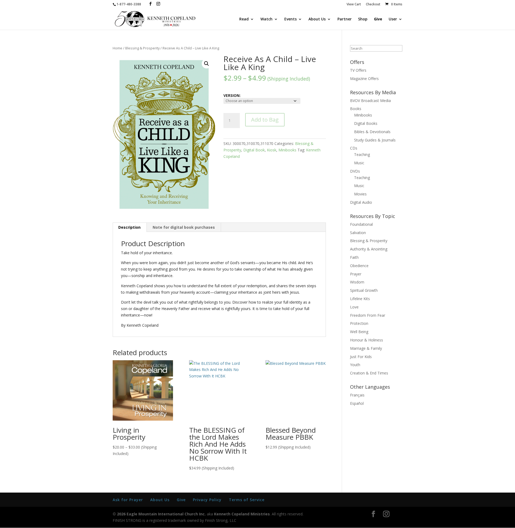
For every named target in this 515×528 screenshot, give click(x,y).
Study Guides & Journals (375, 140)
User (393, 19)
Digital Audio (361, 202)
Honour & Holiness (366, 340)
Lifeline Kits (360, 298)
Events (290, 19)
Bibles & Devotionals (372, 131)
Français (357, 395)
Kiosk (271, 149)
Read (244, 19)
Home (117, 48)
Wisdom (357, 282)
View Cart (354, 4)
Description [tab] (129, 227)
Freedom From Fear (367, 315)
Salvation (358, 232)
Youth (355, 364)
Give (378, 19)
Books (355, 108)
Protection (359, 323)
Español (357, 403)
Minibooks (287, 149)
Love (354, 306)
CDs (353, 148)
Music (359, 162)
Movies (360, 193)
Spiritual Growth (364, 290)
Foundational (361, 224)
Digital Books (365, 123)
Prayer (355, 273)
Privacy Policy (207, 499)
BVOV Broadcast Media (370, 100)
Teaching (362, 154)
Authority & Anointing (368, 249)
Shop (362, 19)
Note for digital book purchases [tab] (184, 227)
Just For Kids (361, 356)
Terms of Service (246, 499)
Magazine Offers (364, 78)
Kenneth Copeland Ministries (242, 513)
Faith (354, 257)
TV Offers (358, 70)
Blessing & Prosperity (142, 48)
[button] (206, 63)
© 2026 (119, 513)
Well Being (359, 331)
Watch (266, 19)
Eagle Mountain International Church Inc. (166, 513)
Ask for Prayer (128, 499)
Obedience (359, 265)
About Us (317, 19)
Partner (344, 19)
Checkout (373, 4)
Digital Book (254, 149)
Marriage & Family (366, 348)
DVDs (355, 171)
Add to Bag (265, 119)
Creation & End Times (369, 373)
